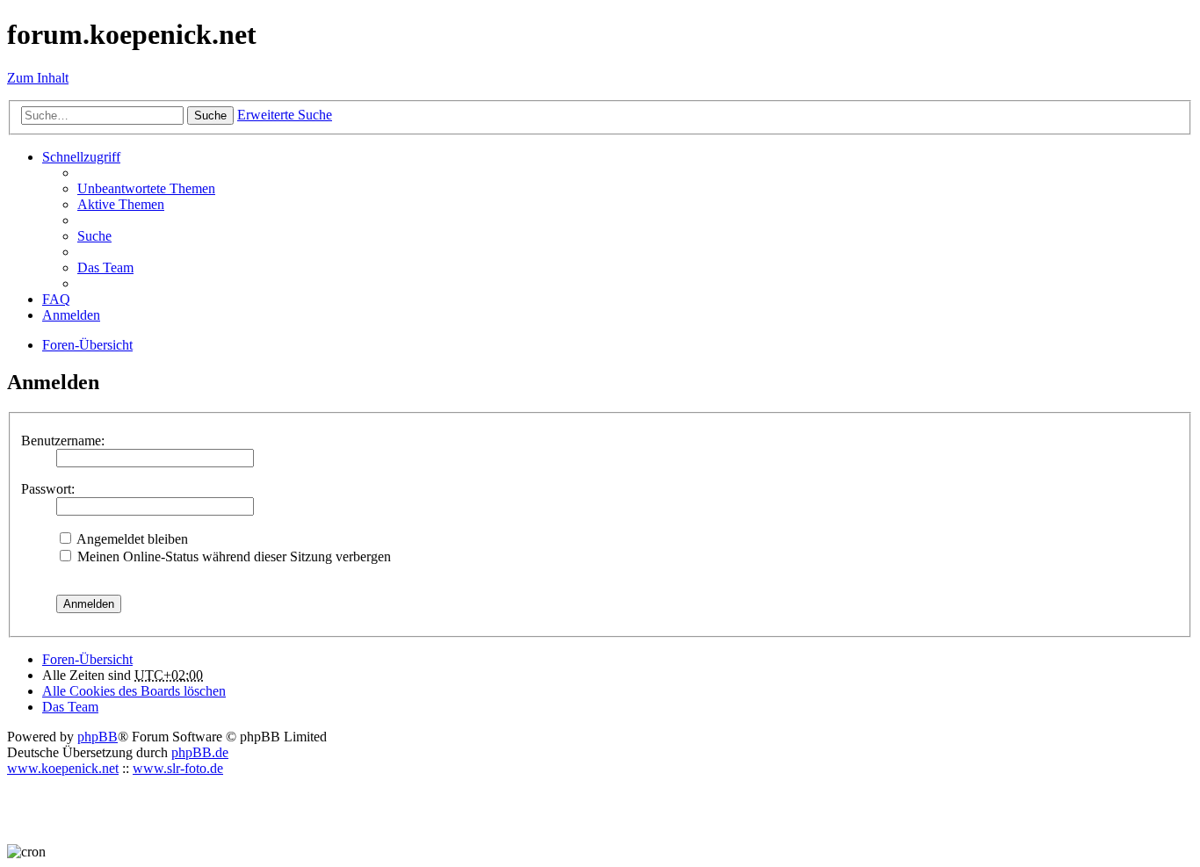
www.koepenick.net (63, 768)
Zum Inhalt (38, 77)
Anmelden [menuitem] (71, 314)
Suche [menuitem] (94, 235)
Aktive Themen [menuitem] (120, 204)
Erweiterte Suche (284, 114)
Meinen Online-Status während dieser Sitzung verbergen (232, 556)
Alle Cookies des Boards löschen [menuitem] (134, 690)
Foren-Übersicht (87, 659)
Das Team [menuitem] (105, 267)
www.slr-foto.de (178, 768)
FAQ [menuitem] (56, 299)
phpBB (97, 736)
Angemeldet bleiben (131, 538)
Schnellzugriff (81, 156)
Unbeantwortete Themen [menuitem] (146, 188)
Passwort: (48, 488)
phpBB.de (199, 752)
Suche (210, 115)
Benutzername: (63, 440)
